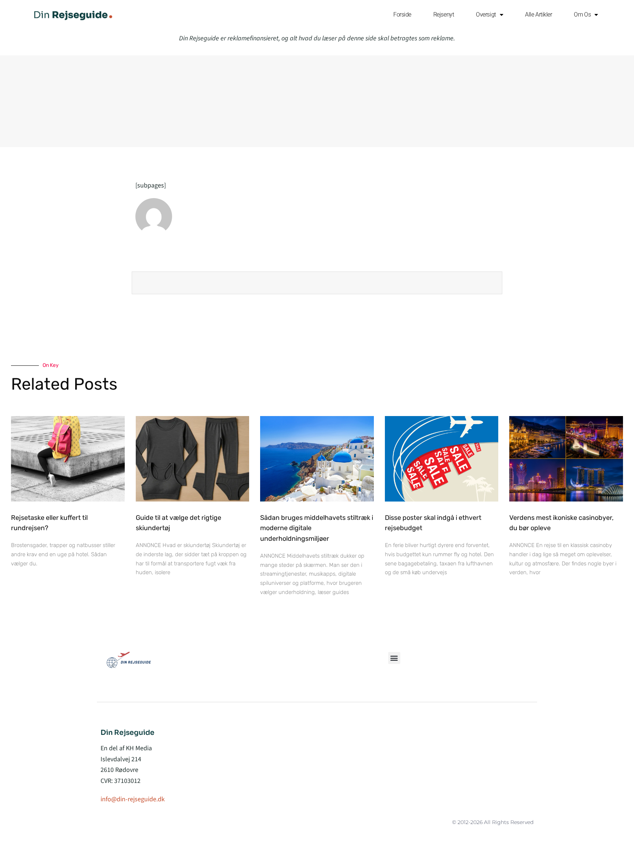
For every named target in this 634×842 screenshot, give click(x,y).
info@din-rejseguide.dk (133, 799)
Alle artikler (538, 14)
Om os (582, 14)
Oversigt (486, 14)
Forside (402, 14)
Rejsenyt (443, 14)
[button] (394, 658)
